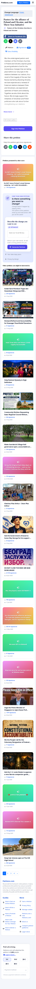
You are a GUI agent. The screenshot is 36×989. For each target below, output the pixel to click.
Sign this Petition (18, 129)
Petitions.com (7, 3)
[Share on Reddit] (30, 147)
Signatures (24, 47)
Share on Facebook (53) (17, 36)
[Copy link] (20, 41)
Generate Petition (18, 247)
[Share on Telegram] (25, 147)
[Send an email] (15, 41)
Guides (5, 898)
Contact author (11, 120)
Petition (10, 47)
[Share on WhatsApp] (6, 41)
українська (9, 15)
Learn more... (10, 955)
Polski (21, 12)
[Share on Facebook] (15, 147)
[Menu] (33, 3)
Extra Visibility (12, 51)
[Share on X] (11, 41)
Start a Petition (24, 2)
